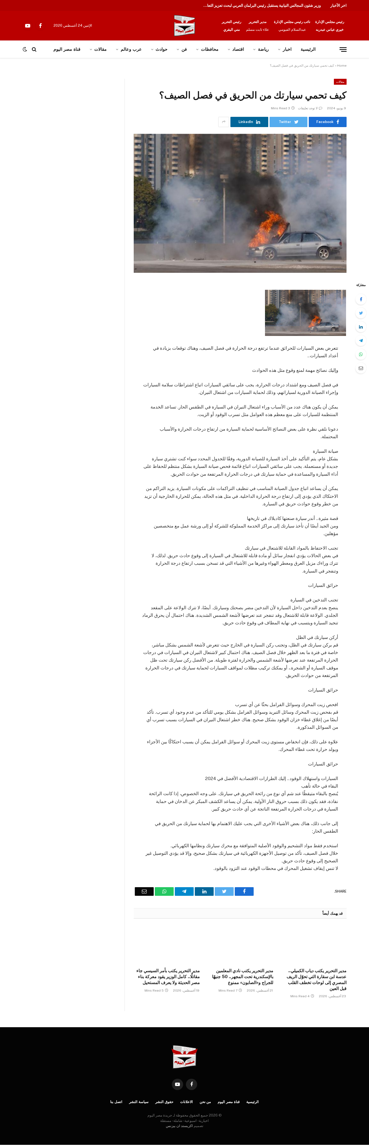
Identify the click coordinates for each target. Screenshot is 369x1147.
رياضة (263, 49)
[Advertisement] (56, 119)
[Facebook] (360, 299)
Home (342, 65)
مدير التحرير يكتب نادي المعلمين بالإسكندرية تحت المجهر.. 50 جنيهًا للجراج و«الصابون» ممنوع (242, 976)
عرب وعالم (131, 49)
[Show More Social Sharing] (223, 122)
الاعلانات (186, 1102)
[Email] (360, 368)
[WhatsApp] (360, 354)
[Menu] (343, 49)
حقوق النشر (164, 1102)
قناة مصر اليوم (229, 1102)
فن (184, 49)
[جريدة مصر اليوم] (184, 25)
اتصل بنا (116, 1102)
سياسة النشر (139, 1102)
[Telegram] (360, 340)
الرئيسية (308, 49)
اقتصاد (238, 49)
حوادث (161, 49)
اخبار (287, 49)
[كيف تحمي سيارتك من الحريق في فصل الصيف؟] (240, 203)
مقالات (340, 81)
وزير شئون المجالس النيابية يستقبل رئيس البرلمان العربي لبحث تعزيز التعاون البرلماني (260, 5)
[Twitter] (360, 313)
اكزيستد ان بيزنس (179, 1126)
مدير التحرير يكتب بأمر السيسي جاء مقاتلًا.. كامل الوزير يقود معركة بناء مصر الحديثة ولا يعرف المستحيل (168, 976)
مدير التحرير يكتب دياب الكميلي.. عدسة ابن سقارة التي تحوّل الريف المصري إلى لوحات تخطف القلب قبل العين (317, 979)
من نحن (205, 1102)
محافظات (210, 49)
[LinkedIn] (360, 326)
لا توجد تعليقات (308, 108)
